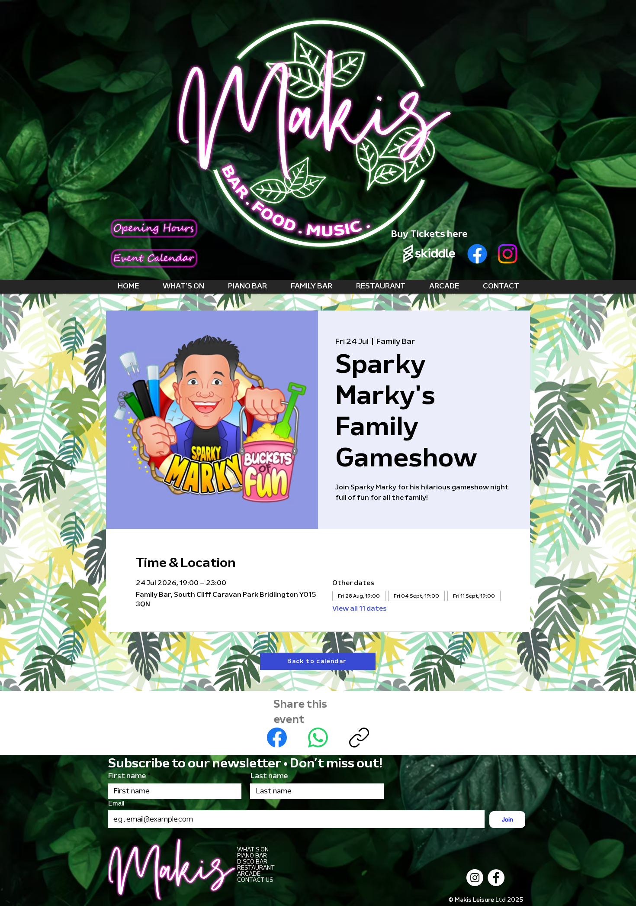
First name (127, 776)
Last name (269, 776)
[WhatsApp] (318, 737)
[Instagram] (507, 254)
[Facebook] (477, 254)
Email (117, 803)
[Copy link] (359, 737)
